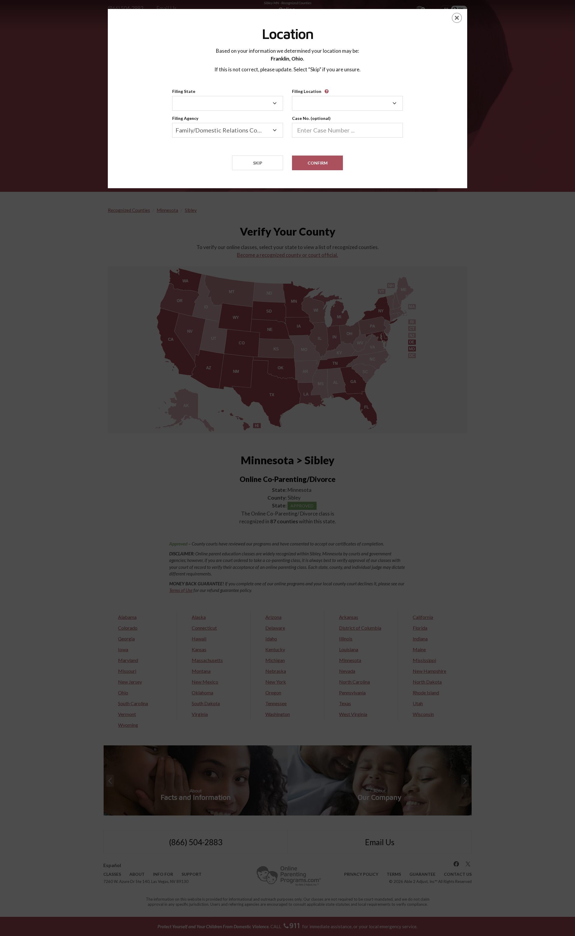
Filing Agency (185, 118)
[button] (327, 89)
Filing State (183, 91)
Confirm (318, 162)
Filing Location (306, 91)
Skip (257, 162)
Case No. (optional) (311, 118)
